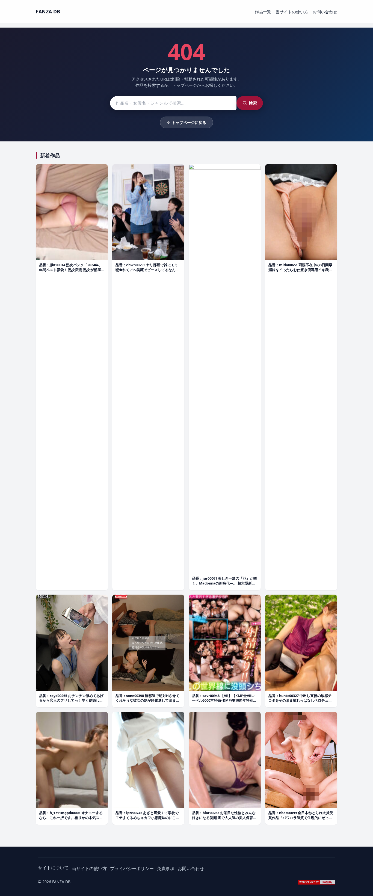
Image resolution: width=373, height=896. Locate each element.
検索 (253, 103)
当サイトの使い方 (292, 11)
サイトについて (53, 868)
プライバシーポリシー (132, 868)
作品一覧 (263, 11)
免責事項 (165, 868)
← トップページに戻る (186, 122)
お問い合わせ (325, 11)
